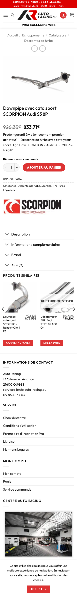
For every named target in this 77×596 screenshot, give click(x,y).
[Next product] (34, 48)
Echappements (33, 35)
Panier (8, 481)
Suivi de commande (17, 489)
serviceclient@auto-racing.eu (24, 389)
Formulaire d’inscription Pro (23, 434)
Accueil (12, 35)
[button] (5, 15)
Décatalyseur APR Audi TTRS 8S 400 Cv (48, 322)
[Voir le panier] (72, 15)
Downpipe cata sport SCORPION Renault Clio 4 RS (11, 324)
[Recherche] (12, 15)
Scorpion (46, 185)
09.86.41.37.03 (14, 395)
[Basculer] (7, 234)
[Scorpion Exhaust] (32, 207)
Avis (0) (17, 265)
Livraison (9, 441)
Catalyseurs (57, 35)
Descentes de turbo (38, 40)
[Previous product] (42, 48)
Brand (16, 254)
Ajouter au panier (44, 167)
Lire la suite (51, 342)
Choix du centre (14, 418)
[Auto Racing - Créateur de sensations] (37, 15)
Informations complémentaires (36, 244)
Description (20, 234)
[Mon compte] (63, 15)
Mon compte (12, 473)
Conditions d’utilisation (19, 425)
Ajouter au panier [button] (18, 342)
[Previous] (3, 317)
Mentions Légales (16, 449)
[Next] (73, 317)
